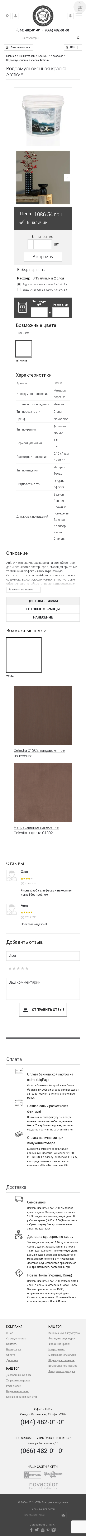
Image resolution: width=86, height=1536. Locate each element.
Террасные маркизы (18, 1380)
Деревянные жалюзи (19, 1375)
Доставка (12, 1360)
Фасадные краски (59, 1344)
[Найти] (79, 38)
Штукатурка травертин (61, 1360)
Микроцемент (56, 1349)
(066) (57, 30)
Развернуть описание (21, 589)
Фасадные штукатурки (61, 1338)
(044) (28, 30)
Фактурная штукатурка (61, 1371)
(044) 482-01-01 (43, 1422)
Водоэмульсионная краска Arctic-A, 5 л (45, 289)
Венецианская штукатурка (64, 1333)
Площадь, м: (39, 303)
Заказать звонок (20, 47)
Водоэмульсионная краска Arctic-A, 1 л (45, 284)
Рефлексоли (13, 1386)
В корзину (43, 256)
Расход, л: (60, 305)
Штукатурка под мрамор (62, 1365)
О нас (9, 1333)
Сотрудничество (16, 1338)
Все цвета (23, 332)
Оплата (10, 1354)
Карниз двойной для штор (21, 1396)
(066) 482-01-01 (43, 1450)
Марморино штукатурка (62, 1354)
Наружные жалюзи (17, 1391)
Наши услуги (13, 1349)
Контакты (12, 1344)
